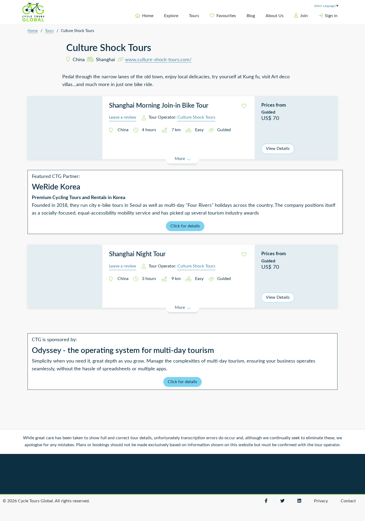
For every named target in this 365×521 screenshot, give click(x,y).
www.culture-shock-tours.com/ (158, 59)
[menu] (209, 16)
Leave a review (122, 117)
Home (147, 16)
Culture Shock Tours (196, 117)
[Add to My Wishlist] (244, 106)
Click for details (185, 226)
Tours (194, 16)
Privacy (321, 501)
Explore (171, 16)
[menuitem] (144, 16)
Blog (251, 16)
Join (304, 16)
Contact (348, 501)
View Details (278, 148)
